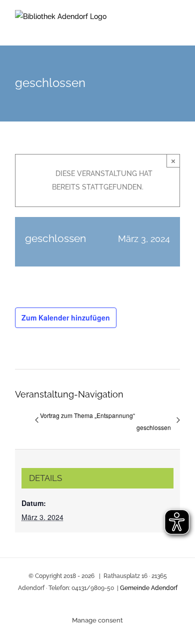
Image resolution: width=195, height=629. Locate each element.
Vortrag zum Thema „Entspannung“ (87, 415)
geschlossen (153, 427)
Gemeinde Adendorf (149, 588)
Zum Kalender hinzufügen (66, 317)
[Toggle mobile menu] (176, 30)
